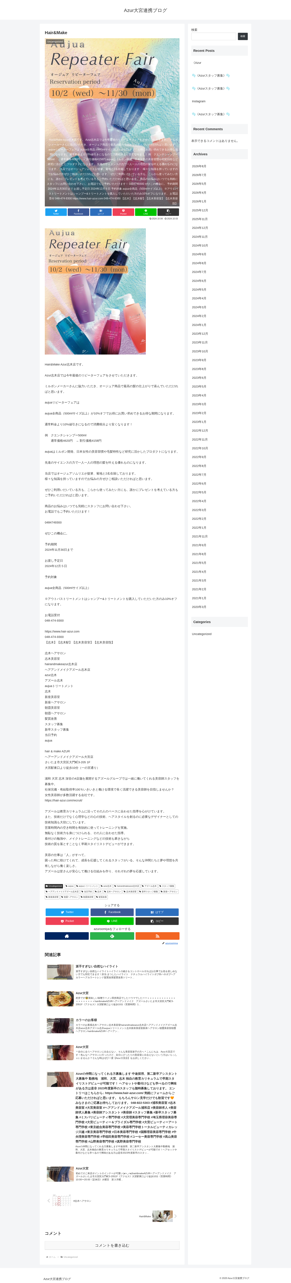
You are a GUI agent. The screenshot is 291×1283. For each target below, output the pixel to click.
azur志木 (107, 886)
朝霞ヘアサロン (71, 897)
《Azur (196, 62)
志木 (99, 891)
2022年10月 (200, 448)
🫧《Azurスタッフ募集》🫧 (211, 75)
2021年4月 (199, 571)
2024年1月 (199, 325)
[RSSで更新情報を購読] (158, 936)
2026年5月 (199, 184)
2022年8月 (199, 466)
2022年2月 (199, 519)
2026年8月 (199, 166)
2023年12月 (200, 334)
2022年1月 (199, 527)
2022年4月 (199, 501)
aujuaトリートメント (88, 886)
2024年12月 (200, 228)
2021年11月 (200, 536)
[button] (168, 212)
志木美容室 (131, 891)
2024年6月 (199, 281)
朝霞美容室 (88, 897)
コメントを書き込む (112, 1245)
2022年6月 (199, 483)
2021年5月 (199, 563)
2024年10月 (200, 245)
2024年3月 (199, 307)
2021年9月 (199, 545)
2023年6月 (199, 377)
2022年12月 (200, 430)
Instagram (198, 101)
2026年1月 (199, 201)
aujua (70, 886)
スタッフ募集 (168, 886)
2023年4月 (199, 395)
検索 (194, 29)
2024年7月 (199, 272)
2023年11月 (200, 342)
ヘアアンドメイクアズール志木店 (63, 891)
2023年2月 (199, 413)
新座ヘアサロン (170, 891)
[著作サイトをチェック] (67, 936)
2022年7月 (199, 475)
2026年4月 (199, 192)
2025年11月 (200, 219)
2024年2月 (199, 316)
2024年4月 (199, 298)
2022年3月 (199, 510)
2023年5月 (199, 386)
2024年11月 (200, 236)
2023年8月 (199, 369)
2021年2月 (199, 589)
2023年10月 (200, 351)
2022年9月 (199, 457)
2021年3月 (199, 580)
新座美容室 (53, 897)
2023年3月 (199, 404)
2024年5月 (199, 289)
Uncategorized (55, 886)
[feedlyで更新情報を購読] (112, 936)
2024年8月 (199, 263)
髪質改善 (103, 897)
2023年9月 (199, 360)
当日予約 (88, 891)
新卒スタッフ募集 (150, 891)
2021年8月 (199, 554)
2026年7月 (199, 175)
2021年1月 (199, 598)
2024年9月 (199, 254)
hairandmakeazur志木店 (128, 886)
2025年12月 (200, 210)
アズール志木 (150, 886)
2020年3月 (199, 607)
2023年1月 (199, 422)
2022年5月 (199, 492)
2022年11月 (200, 439)
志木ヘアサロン (114, 891)
